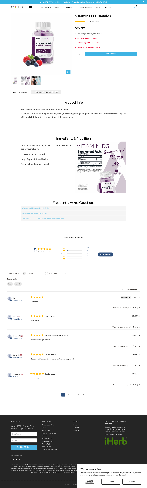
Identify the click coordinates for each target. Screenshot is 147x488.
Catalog (76, 427)
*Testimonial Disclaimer (50, 449)
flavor (10, 284)
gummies (18, 284)
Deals (98, 7)
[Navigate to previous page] (58, 395)
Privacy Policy (46, 444)
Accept (111, 482)
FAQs (44, 427)
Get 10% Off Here (23, 447)
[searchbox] (14, 273)
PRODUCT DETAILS (20, 92)
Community (70, 7)
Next (70, 44)
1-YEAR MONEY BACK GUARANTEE (46, 92)
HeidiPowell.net (47, 438)
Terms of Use (46, 447)
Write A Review (105, 254)
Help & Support (47, 430)
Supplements (46, 7)
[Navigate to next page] (89, 395)
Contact (44, 436)
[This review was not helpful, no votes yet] (137, 308)
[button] (144, 2)
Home (75, 425)
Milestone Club (86, 7)
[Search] (127, 7)
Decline (132, 482)
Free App (58, 7)
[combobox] (36, 273)
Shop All (108, 7)
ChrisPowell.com (47, 441)
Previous (12, 44)
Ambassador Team (48, 425)
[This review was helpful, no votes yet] (133, 308)
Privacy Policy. (125, 475)
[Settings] (130, 7)
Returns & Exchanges (49, 433)
